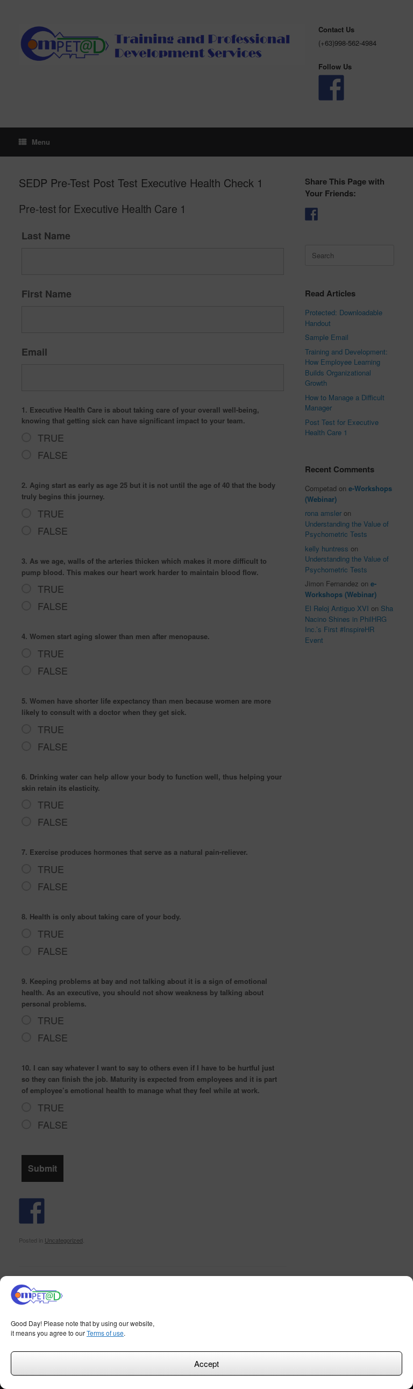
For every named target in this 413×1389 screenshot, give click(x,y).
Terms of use (105, 1332)
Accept (206, 1363)
